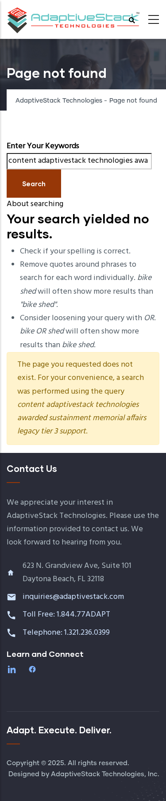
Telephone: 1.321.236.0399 (67, 632)
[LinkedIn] (13, 669)
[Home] (73, 17)
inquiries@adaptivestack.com (73, 596)
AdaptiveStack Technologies (58, 101)
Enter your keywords (43, 146)
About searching (35, 204)
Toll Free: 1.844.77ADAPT (67, 614)
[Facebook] (33, 669)
